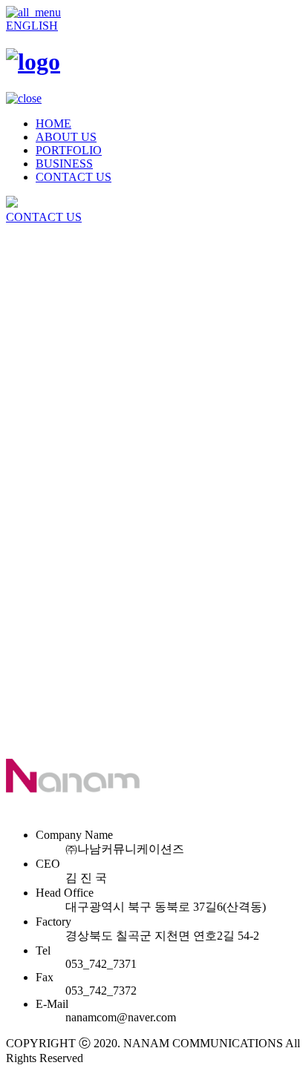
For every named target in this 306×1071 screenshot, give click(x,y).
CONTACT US (73, 177)
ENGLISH (32, 25)
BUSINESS (64, 163)
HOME (53, 123)
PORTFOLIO (69, 150)
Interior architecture (81, 343)
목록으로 (29, 809)
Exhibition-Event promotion (101, 356)
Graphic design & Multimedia (105, 369)
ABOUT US (66, 137)
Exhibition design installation (104, 329)
